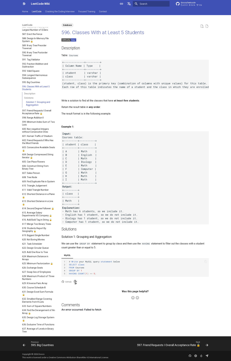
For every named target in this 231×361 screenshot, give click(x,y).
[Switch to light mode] (121, 4)
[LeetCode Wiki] (24, 4)
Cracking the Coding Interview (60, 11)
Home (25, 11)
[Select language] (129, 4)
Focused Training (86, 11)
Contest (103, 11)
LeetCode (36, 11)
